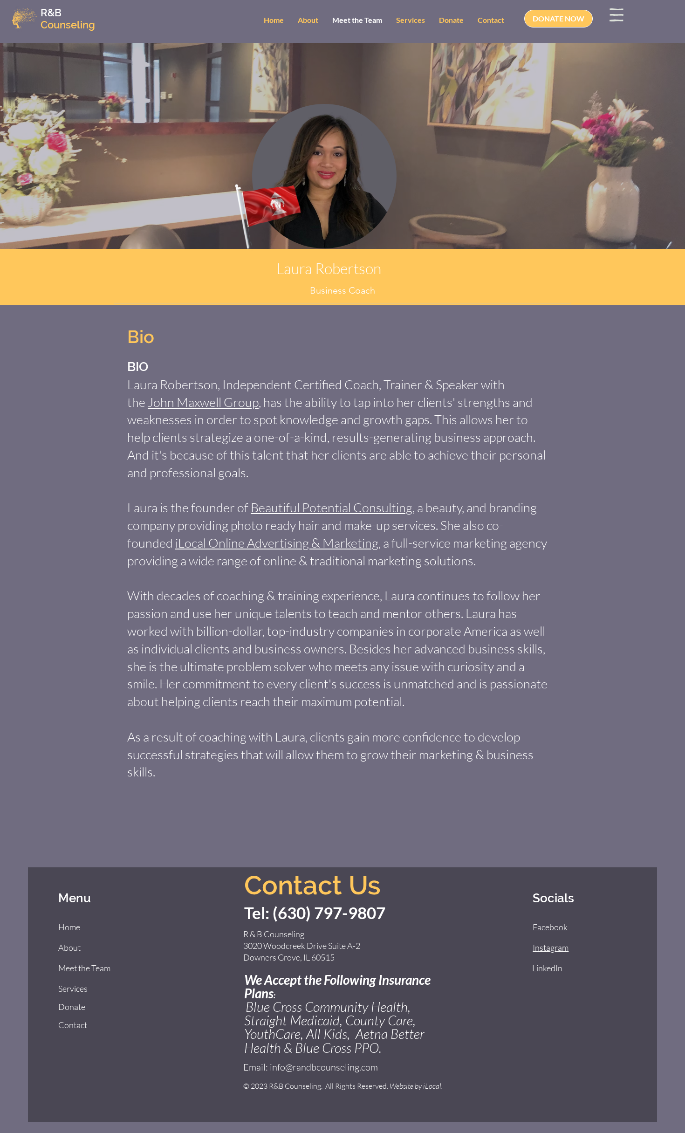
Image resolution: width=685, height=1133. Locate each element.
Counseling (68, 25)
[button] (616, 14)
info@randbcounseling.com (324, 1067)
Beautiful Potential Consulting (331, 507)
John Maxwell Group (203, 402)
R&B (51, 13)
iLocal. (433, 1086)
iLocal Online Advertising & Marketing (276, 542)
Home (69, 927)
